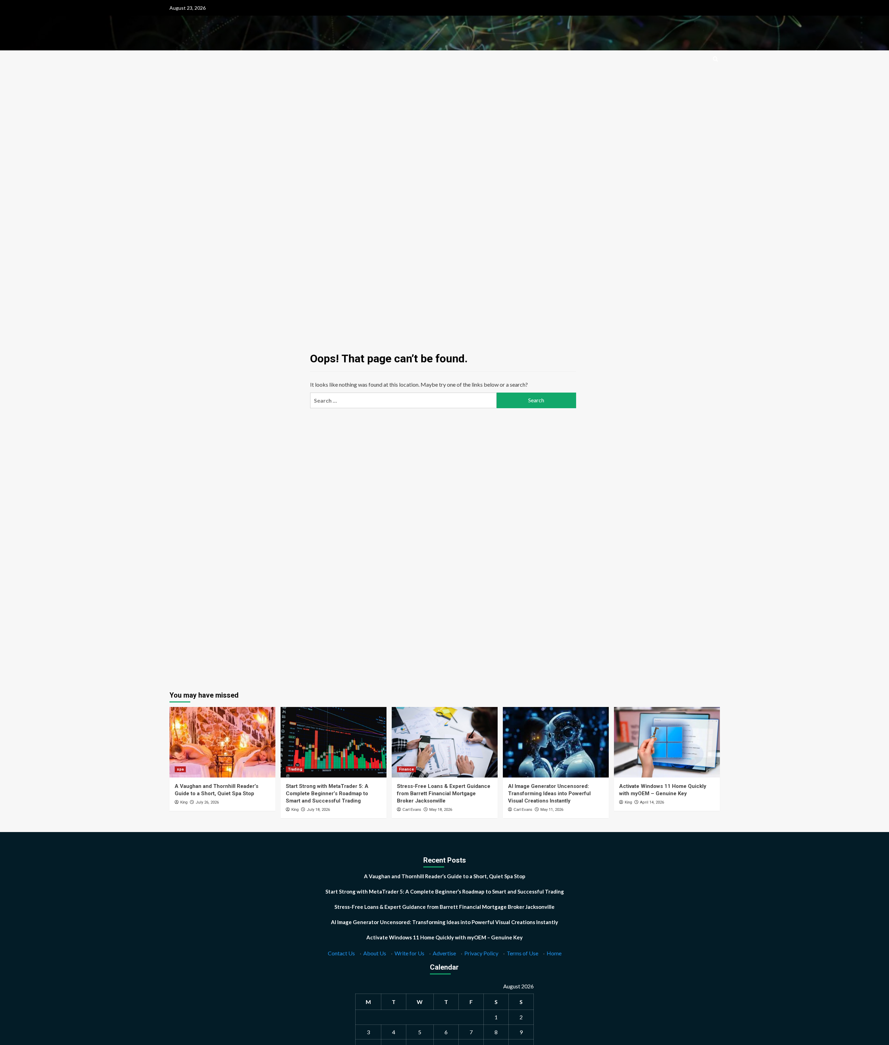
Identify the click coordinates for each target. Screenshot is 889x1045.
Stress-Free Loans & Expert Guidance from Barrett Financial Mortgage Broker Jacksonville (443, 793)
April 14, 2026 (652, 802)
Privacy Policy (481, 953)
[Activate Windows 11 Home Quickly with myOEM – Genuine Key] (667, 742)
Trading (295, 769)
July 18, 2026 (318, 809)
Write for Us (409, 953)
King (184, 802)
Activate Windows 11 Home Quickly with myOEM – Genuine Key (444, 937)
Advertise (444, 953)
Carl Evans (411, 809)
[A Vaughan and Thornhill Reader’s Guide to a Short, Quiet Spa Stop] (222, 742)
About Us (374, 953)
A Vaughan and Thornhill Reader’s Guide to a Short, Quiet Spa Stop (444, 876)
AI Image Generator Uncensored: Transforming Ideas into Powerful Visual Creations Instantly (549, 793)
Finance (406, 769)
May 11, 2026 (551, 809)
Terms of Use (522, 953)
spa (180, 769)
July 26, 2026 (207, 802)
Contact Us (341, 953)
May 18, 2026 (440, 809)
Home (554, 953)
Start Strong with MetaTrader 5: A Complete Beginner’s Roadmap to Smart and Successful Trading (327, 793)
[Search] (715, 59)
